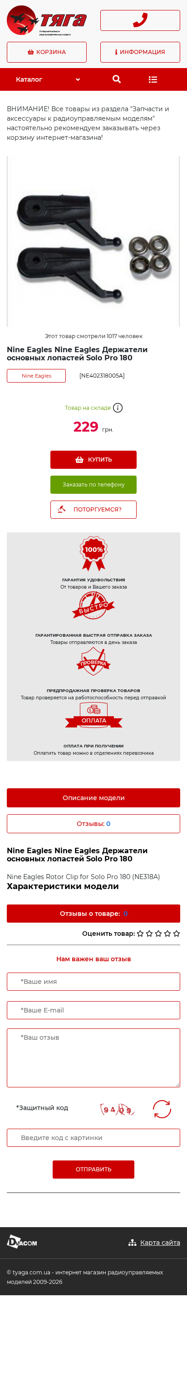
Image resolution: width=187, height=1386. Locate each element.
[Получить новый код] (162, 1109)
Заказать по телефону (94, 484)
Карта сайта (160, 1243)
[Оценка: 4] (167, 933)
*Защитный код (42, 1108)
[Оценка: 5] (176, 933)
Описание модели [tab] (94, 798)
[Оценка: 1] (140, 933)
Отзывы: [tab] (93, 824)
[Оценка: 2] (149, 933)
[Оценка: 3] (158, 933)
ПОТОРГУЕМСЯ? (98, 509)
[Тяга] (47, 19)
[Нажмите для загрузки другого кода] (117, 1109)
